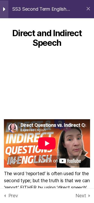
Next (80, 195)
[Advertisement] (47, 86)
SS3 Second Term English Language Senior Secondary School (41, 9)
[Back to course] (88, 9)
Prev (13, 195)
